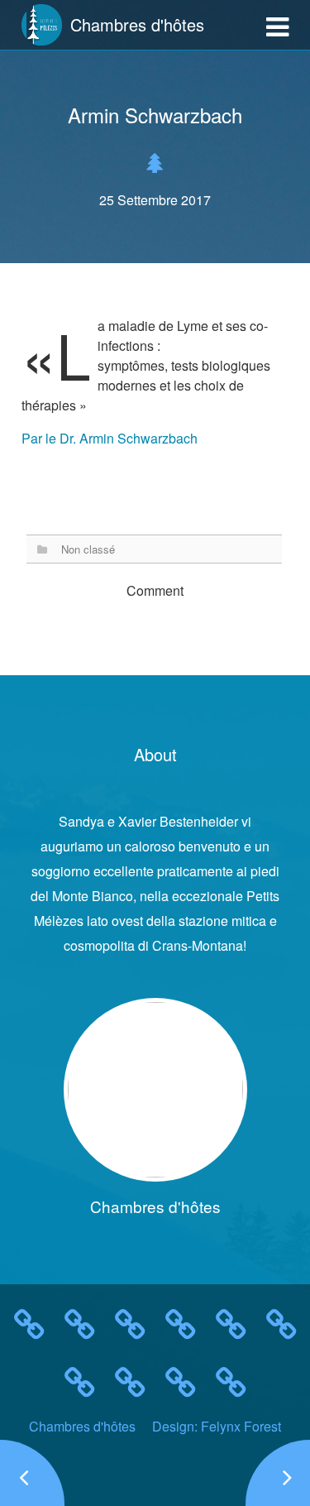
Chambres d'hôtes (82, 1426)
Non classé (88, 549)
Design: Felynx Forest (216, 1426)
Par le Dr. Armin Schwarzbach (109, 438)
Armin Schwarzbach (155, 114)
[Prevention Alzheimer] (278, 1473)
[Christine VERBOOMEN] (32, 1473)
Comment (155, 590)
